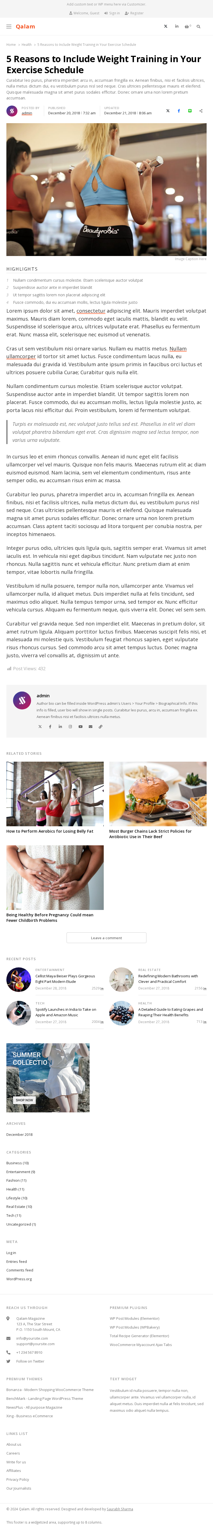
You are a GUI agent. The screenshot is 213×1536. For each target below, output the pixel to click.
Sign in (114, 13)
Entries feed (16, 1261)
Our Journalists (18, 1488)
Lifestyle (13, 1197)
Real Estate (149, 970)
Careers (13, 1453)
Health (145, 1003)
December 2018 (19, 1134)
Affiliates (13, 1470)
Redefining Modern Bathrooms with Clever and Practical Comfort (168, 978)
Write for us (16, 1462)
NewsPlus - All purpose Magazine (34, 1407)
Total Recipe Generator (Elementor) (139, 1335)
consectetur (91, 310)
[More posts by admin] (11, 108)
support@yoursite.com (35, 1343)
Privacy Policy (17, 1479)
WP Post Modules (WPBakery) (134, 1327)
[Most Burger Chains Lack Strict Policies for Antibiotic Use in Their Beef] (158, 794)
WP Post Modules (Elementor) (134, 1318)
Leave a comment (106, 937)
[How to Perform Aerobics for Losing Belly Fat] (55, 794)
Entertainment (50, 970)
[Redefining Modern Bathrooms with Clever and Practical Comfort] (121, 979)
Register (137, 13)
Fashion (13, 1180)
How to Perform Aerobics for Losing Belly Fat (49, 831)
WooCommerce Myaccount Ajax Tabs (141, 1344)
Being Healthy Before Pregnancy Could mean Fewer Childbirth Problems (49, 917)
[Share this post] (201, 111)
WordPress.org (19, 1278)
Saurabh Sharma (120, 1509)
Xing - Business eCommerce (29, 1415)
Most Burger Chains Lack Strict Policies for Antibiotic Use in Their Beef (150, 833)
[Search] (198, 26)
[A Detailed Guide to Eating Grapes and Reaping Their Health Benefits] (121, 1013)
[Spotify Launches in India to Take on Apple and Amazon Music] (18, 1013)
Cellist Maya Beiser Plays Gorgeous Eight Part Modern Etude (65, 978)
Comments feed (19, 1270)
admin (43, 696)
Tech (40, 1003)
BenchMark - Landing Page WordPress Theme (44, 1398)
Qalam (25, 26)
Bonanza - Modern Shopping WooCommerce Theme (50, 1389)
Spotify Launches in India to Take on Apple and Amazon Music (66, 1012)
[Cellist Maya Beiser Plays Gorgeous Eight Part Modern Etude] (18, 979)
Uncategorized (18, 1224)
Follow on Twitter (30, 1361)
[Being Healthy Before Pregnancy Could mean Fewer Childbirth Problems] (55, 877)
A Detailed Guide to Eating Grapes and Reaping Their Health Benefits (170, 1012)
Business (14, 1162)
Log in (11, 1252)
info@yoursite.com (32, 1338)
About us (13, 1444)
